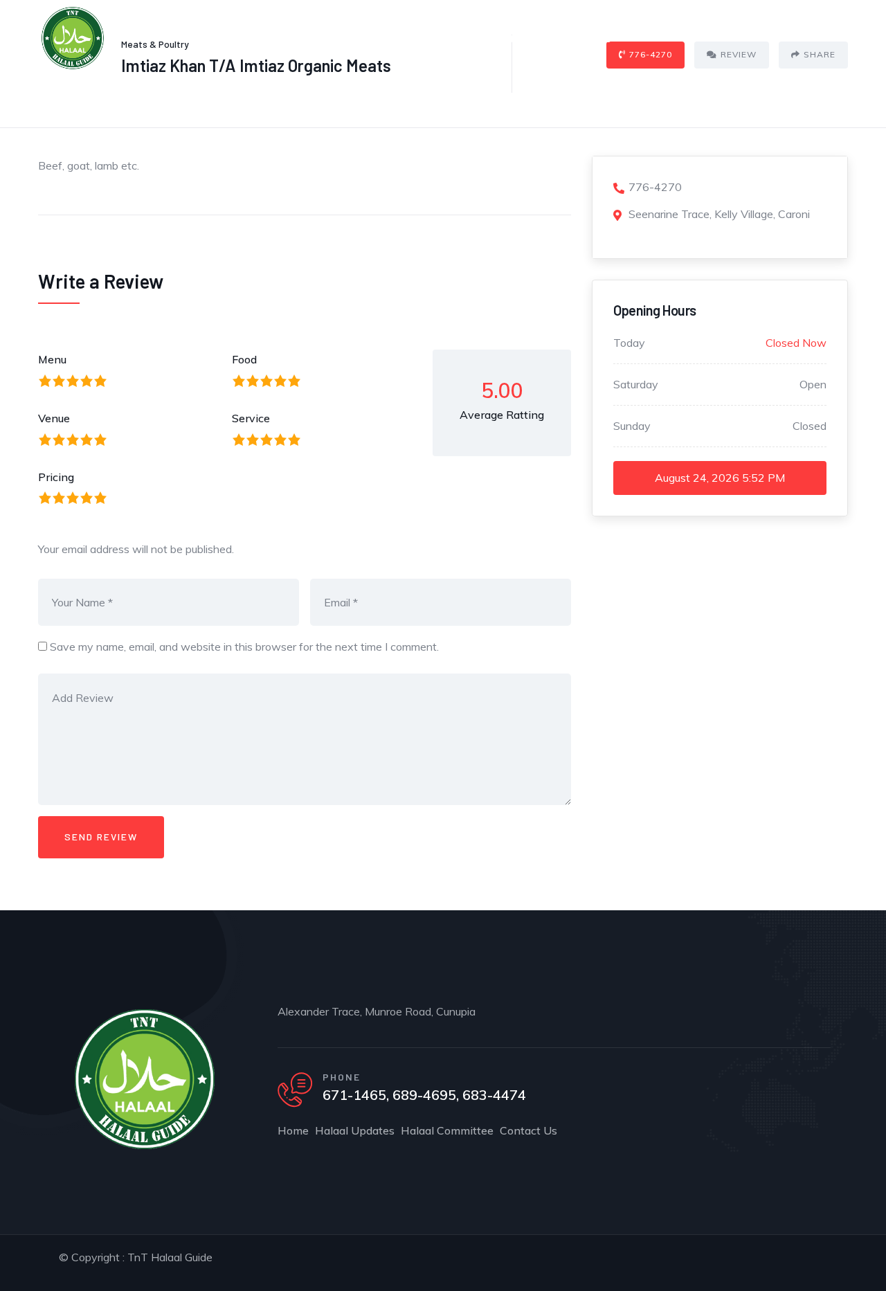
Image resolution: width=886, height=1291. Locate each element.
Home (290, 37)
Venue (54, 418)
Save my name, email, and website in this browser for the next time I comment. (244, 646)
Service (251, 418)
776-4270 (655, 187)
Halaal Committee (481, 37)
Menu (52, 359)
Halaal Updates (370, 37)
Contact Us (582, 37)
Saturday (635, 384)
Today (629, 343)
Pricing (56, 477)
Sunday (632, 426)
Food (244, 359)
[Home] (73, 38)
